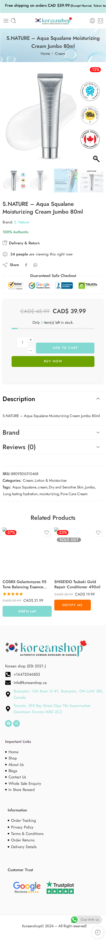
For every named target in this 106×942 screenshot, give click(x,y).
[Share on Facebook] (26, 265)
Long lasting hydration (20, 493)
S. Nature (21, 222)
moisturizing (49, 493)
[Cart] (100, 21)
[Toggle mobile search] (13, 21)
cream (42, 487)
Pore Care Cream (73, 493)
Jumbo (90, 487)
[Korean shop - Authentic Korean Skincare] (53, 21)
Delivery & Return (24, 243)
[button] (97, 117)
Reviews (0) (19, 446)
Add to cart (65, 347)
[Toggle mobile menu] (6, 21)
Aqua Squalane (24, 487)
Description (19, 398)
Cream (60, 53)
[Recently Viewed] (97, 932)
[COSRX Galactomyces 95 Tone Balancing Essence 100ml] (27, 552)
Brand (11, 432)
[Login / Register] (92, 21)
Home (45, 53)
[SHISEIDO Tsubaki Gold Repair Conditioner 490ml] (78, 552)
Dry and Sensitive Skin (66, 487)
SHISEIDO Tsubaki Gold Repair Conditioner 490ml (77, 584)
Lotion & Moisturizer (51, 480)
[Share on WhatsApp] (35, 265)
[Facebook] (8, 723)
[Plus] (30, 339)
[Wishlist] (46, 533)
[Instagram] (16, 723)
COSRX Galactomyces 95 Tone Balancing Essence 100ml (24, 584)
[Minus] (30, 350)
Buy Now (53, 361)
